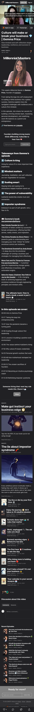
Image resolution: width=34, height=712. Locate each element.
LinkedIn (19, 125)
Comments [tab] (6, 605)
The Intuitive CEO (6, 412)
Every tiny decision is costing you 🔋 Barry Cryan (21, 637)
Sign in (30, 2)
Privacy (19, 701)
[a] (4, 631)
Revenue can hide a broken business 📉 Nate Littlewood (18, 672)
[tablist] (9, 605)
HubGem (17, 93)
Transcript (23, 28)
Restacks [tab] (13, 605)
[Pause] (2, 22)
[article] (17, 631)
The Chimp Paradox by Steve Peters (15, 237)
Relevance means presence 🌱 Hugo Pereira (19, 679)
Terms (23, 701)
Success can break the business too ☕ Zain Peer (20, 630)
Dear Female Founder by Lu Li (12, 225)
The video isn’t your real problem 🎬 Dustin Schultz (20, 658)
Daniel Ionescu (5, 50)
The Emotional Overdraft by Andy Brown (16, 249)
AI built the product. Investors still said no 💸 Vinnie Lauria (20, 644)
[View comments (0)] (13, 709)
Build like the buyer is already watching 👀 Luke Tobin (18, 651)
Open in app (9, 28)
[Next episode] (6, 22)
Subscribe (23, 2)
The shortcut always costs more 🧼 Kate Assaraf (20, 665)
